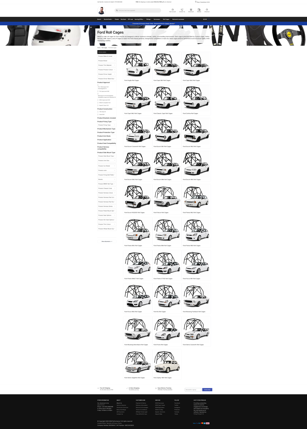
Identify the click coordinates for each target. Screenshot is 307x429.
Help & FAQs (158, 414)
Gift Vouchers (120, 412)
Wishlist (199, 11)
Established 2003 (205, 2)
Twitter (176, 405)
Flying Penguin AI (199, 414)
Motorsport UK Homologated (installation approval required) (107, 96)
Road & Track (104, 105)
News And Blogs (121, 409)
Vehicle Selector (121, 405)
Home (98, 47)
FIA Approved (104, 91)
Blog (198, 2)
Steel (102, 114)
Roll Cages (104, 47)
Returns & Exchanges (142, 407)
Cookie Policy (101, 423)
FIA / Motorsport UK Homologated (103, 87)
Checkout (206, 11)
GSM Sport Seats (160, 405)
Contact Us (182, 11)
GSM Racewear (159, 403)
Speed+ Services (160, 412)
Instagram (177, 407)
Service (172, 23)
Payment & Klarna (141, 403)
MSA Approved (104, 100)
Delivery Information (142, 405)
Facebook (177, 403)
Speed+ (167, 23)
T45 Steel (102, 111)
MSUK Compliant (105, 102)
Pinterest (177, 409)
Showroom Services (122, 407)
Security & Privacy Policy (114, 423)
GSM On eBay (159, 409)
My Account (172, 11)
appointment (101, 405)
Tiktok (176, 414)
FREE (160, 2)
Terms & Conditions (141, 409)
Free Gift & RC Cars (141, 414)
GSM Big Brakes (159, 407)
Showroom (191, 11)
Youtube (176, 412)
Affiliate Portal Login (141, 412)
